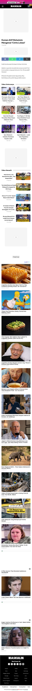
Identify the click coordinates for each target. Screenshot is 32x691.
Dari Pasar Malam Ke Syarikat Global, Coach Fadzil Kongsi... (23, 99)
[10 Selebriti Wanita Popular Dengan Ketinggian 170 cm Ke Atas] (23, 207)
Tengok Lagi (16, 257)
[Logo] (16, 6)
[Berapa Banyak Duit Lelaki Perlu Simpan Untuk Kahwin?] (23, 218)
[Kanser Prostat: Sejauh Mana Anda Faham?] (23, 197)
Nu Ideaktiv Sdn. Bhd (15, 689)
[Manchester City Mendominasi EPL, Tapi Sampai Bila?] (23, 176)
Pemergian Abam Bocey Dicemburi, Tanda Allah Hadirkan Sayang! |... (8, 99)
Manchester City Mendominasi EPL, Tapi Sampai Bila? (8, 176)
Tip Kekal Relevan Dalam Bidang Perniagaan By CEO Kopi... (9, 187)
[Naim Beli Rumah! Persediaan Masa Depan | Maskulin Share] (8, 110)
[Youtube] (20, 664)
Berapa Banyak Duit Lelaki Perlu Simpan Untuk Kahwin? (9, 218)
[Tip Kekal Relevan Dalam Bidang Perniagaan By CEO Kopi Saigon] (23, 187)
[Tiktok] (17, 664)
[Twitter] (15, 664)
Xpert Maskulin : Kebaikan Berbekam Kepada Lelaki (8, 136)
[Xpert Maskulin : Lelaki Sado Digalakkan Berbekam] (24, 129)
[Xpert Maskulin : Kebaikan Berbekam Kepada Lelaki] (8, 129)
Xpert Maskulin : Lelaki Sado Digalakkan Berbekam (23, 136)
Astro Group (26, 689)
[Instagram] (12, 664)
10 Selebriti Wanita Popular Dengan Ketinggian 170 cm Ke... (8, 207)
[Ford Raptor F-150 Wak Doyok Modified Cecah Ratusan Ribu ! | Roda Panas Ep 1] (24, 110)
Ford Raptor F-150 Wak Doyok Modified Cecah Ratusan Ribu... (23, 118)
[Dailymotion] (23, 664)
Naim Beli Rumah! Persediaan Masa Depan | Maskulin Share (8, 118)
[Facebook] (9, 664)
